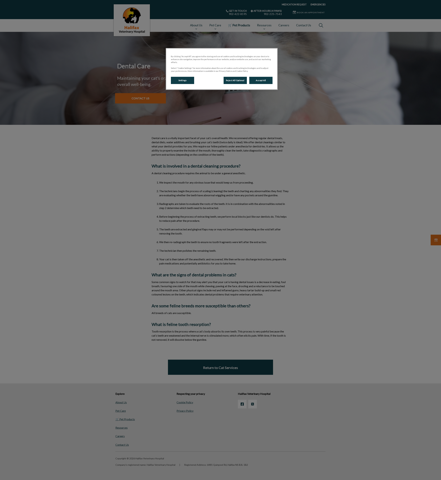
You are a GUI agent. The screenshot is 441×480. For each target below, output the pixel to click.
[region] (222, 69)
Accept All (261, 80)
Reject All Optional (235, 80)
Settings (182, 80)
